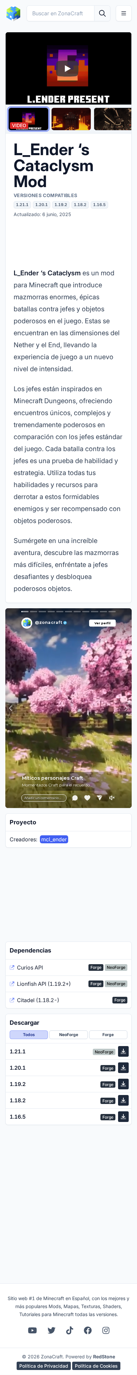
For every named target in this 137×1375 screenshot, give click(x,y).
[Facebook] (87, 1330)
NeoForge (68, 1034)
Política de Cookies (96, 1366)
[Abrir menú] (124, 13)
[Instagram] (106, 1330)
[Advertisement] (68, 242)
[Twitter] (51, 1330)
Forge (108, 1034)
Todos (29, 1034)
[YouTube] (32, 1330)
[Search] (102, 13)
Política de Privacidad (43, 1366)
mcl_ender (54, 839)
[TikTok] (70, 1330)
